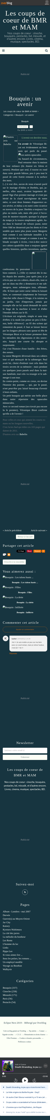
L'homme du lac (10, 944)
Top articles (32, 1031)
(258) (10, 991)
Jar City (6, 922)
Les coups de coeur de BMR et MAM (25, 20)
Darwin (6, 915)
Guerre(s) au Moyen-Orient (16, 918)
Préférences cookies (24, 1042)
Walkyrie (7, 969)
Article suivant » (39, 530)
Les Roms (7, 940)
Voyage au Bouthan (12, 965)
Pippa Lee (7, 951)
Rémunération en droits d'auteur (34, 1035)
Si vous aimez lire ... (12, 955)
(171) (10, 995)
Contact (41, 1031)
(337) (10, 988)
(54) (9, 1002)
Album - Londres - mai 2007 (17, 911)
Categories (8, 115)
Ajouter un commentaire (25, 629)
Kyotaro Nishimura (12, 929)
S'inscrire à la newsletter (14, 562)
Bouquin (25, 122)
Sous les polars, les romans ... (17, 958)
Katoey (6, 926)
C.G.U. (19, 1035)
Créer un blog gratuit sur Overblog (14, 1031)
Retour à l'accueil (25, 537)
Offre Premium (12, 1038)
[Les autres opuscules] (29, 155)
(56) (7, 998)
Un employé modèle (12, 962)
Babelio (23, 434)
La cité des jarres (11, 933)
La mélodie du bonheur (14, 937)
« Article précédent (12, 530)
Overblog (41, 1023)
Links (5, 947)
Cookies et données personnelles (30, 1038)
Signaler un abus (8, 1035)
